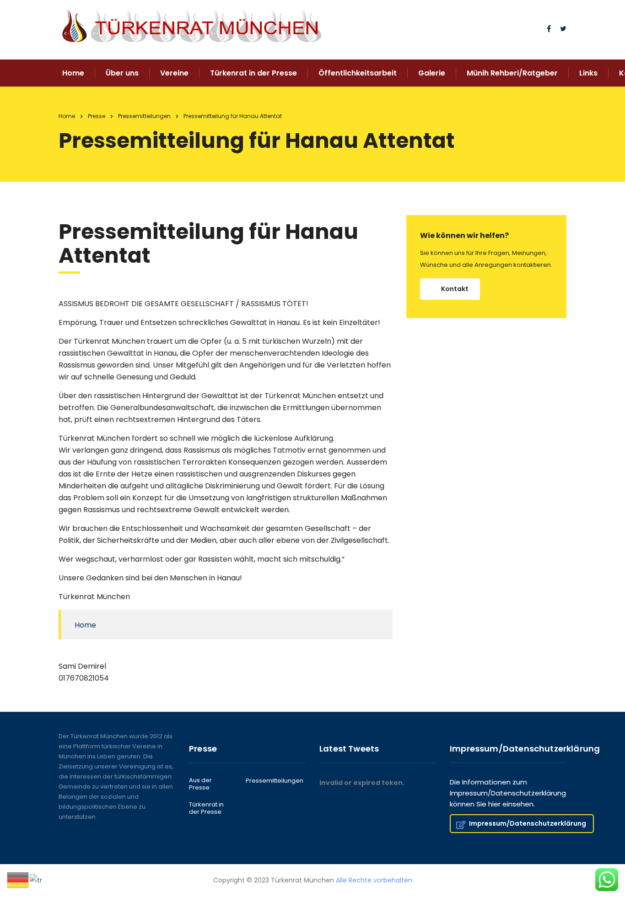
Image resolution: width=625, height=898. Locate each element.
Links (588, 73)
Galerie (431, 73)
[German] (18, 879)
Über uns (122, 73)
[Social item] (549, 30)
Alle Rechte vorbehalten (374, 880)
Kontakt (455, 288)
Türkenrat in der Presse (253, 73)
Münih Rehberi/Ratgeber (512, 73)
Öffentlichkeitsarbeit (357, 73)
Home (73, 73)
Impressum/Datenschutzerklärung (527, 823)
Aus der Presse (200, 784)
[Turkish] (36, 879)
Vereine (174, 73)
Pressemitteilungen (274, 780)
